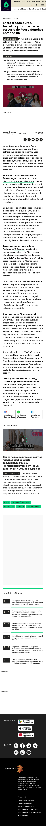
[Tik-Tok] (22, 754)
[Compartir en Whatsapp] (33, 141)
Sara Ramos (34, 9)
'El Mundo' (8, 211)
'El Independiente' (26, 284)
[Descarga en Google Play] (26, 724)
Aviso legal (22, 797)
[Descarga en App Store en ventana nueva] (25, 730)
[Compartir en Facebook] (29, 141)
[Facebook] (22, 748)
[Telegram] (35, 748)
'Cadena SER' (28, 320)
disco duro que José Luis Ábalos (18, 181)
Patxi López (9, 506)
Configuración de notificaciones (29, 812)
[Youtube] (28, 754)
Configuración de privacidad (28, 809)
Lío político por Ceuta (28, 1)
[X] (25, 141)
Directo (21, 506)
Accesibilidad (23, 815)
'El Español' (19, 249)
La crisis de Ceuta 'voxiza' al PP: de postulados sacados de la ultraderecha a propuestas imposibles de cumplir (27, 602)
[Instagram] (16, 754)
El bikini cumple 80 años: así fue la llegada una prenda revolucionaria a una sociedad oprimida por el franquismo (27, 661)
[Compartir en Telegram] (37, 141)
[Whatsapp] (28, 748)
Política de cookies (25, 803)
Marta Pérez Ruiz (9, 132)
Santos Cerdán (33, 506)
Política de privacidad (26, 800)
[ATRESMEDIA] (23, 769)
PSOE (6, 502)
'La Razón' (22, 178)
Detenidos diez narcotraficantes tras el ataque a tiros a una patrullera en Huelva (27, 638)
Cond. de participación (26, 806)
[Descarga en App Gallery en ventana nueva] (26, 737)
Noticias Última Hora (21, 502)
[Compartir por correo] (41, 141)
